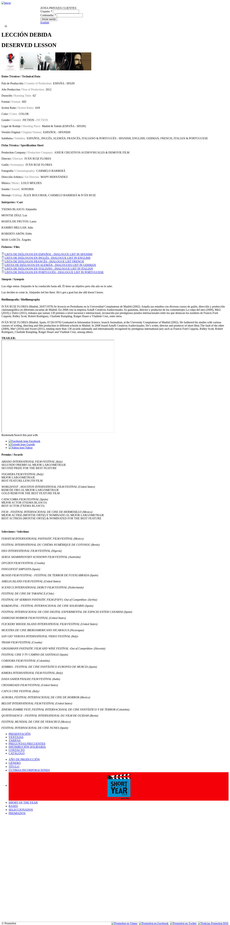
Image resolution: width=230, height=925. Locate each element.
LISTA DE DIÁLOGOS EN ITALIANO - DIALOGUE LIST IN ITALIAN (49, 268)
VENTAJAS (16, 737)
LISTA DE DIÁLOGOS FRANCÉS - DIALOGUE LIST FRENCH (44, 261)
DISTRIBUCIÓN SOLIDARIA (27, 746)
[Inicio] (6, 2)
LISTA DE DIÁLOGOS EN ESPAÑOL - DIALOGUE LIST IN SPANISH (48, 254)
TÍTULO (14, 766)
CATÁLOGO (17, 753)
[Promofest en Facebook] (154, 923)
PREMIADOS (17, 813)
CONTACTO (17, 750)
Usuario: (46, 11)
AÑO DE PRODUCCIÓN (24, 759)
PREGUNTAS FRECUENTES (27, 743)
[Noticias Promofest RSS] (213, 923)
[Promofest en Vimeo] (124, 923)
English (44, 22)
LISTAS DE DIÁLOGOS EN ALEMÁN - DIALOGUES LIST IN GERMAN (50, 265)
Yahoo (29, 447)
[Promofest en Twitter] (183, 923)
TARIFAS (14, 740)
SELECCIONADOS (21, 809)
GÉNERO (15, 763)
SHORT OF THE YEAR (23, 802)
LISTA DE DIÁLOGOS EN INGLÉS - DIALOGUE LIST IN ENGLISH (47, 257)
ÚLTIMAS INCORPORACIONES (29, 770)
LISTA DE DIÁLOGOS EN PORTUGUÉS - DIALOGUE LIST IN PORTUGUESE (54, 272)
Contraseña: (48, 15)
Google (30, 444)
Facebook (34, 441)
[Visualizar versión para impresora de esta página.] (5, 25)
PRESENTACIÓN (20, 733)
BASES (13, 806)
